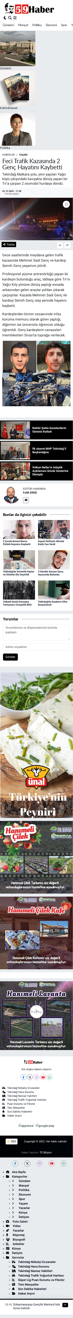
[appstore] (26, 1126)
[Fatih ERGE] (11, 495)
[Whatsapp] (49, 1077)
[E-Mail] (26, 500)
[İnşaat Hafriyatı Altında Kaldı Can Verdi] (54, 529)
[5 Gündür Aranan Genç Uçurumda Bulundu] (54, 559)
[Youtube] (43, 1077)
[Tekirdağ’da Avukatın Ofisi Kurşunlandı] (54, 590)
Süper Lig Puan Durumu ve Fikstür (41, 1280)
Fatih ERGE (30, 492)
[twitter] (27, 1163)
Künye (22, 1212)
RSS (13, 1141)
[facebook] (15, 1163)
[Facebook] (23, 1077)
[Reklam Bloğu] (36, 745)
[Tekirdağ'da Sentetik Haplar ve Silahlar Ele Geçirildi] (19, 559)
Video (16, 1226)
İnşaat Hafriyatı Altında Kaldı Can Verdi (51, 543)
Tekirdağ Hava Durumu (20, 1092)
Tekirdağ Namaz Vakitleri (22, 1096)
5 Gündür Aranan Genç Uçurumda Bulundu (50, 573)
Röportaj (18, 1235)
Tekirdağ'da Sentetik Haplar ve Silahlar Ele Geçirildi (18, 573)
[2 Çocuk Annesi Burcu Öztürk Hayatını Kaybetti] (19, 529)
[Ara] (10, 18)
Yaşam (23, 154)
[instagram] (39, 1163)
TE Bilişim (46, 1152)
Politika (37, 25)
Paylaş (11, 244)
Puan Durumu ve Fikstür (21, 1103)
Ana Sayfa (19, 1172)
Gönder (10, 657)
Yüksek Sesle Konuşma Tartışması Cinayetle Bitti (17, 603)
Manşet (23, 25)
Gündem (8, 25)
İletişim (23, 1217)
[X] (30, 1077)
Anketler (18, 1244)
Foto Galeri (20, 1221)
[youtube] (51, 1163)
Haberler (8, 154)
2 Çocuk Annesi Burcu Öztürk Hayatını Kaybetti (17, 543)
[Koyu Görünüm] (5, 18)
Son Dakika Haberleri (19, 1111)
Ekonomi (51, 25)
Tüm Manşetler (16, 1107)
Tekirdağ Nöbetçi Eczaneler (23, 1088)
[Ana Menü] (15, 18)
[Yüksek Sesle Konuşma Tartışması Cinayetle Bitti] (19, 590)
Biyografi (18, 1239)
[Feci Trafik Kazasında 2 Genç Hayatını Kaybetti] (36, 219)
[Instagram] (36, 1077)
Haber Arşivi (14, 1115)
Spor (64, 25)
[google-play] (45, 1126)
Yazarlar (24, 1208)
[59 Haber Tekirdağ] (37, 8)
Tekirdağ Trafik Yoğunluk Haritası (26, 1099)
